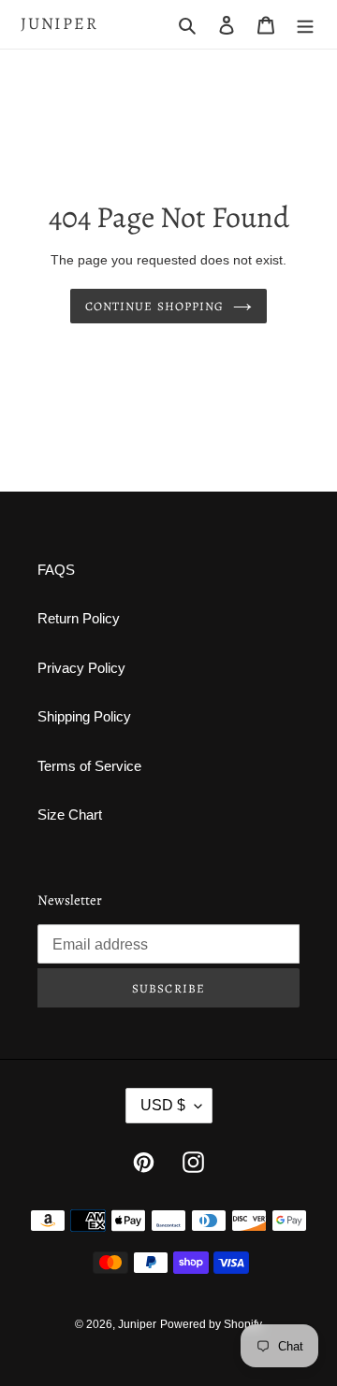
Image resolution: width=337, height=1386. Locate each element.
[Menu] (305, 25)
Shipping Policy (84, 716)
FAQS (56, 570)
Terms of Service (89, 766)
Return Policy (78, 618)
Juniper (59, 24)
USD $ (162, 1105)
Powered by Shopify (211, 1324)
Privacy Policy (81, 668)
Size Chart (69, 814)
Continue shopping (154, 306)
